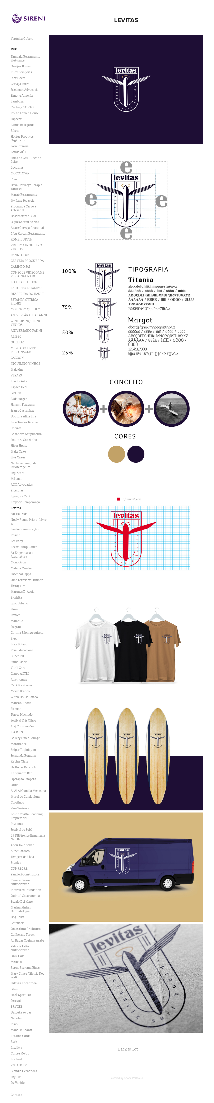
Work (14, 49)
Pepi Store (17, 473)
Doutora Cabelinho (24, 440)
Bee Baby (17, 541)
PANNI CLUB (20, 255)
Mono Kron (18, 562)
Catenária (17, 923)
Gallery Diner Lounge (25, 738)
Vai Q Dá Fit (19, 1065)
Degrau (16, 627)
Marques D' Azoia (22, 592)
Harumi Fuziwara (23, 405)
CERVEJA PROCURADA (27, 261)
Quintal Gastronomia (25, 896)
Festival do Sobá (21, 830)
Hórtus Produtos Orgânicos (22, 138)
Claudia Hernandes (24, 1071)
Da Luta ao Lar (21, 1012)
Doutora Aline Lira (23, 416)
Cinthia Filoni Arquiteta (27, 633)
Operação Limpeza (23, 779)
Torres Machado (22, 715)
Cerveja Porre (20, 84)
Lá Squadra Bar (21, 773)
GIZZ (14, 989)
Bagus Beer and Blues (25, 968)
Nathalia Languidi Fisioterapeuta (23, 465)
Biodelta (16, 597)
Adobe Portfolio (133, 1078)
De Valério (18, 1083)
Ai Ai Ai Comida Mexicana (28, 791)
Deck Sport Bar (21, 995)
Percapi (16, 1001)
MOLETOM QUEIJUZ (25, 309)
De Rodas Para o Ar (24, 767)
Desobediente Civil (23, 216)
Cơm (14, 179)
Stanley (16, 863)
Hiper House (19, 446)
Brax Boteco (19, 644)
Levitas (16, 508)
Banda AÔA (19, 152)
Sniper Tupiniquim (23, 750)
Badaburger (19, 399)
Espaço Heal (19, 387)
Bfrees (15, 131)
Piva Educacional (22, 650)
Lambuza (17, 101)
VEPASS (16, 375)
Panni (15, 609)
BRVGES (16, 1006)
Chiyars (16, 428)
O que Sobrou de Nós (25, 222)
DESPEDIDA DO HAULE (27, 294)
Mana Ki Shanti (21, 1030)
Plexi (14, 638)
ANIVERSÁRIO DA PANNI (29, 315)
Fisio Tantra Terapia (24, 422)
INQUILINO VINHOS (25, 364)
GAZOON (17, 358)
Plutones (17, 824)
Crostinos (17, 802)
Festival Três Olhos (23, 720)
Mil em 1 (16, 479)
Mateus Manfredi (22, 568)
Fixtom (15, 615)
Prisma (15, 535)
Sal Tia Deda (19, 514)
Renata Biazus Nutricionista (20, 882)
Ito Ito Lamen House (25, 113)
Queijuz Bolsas (21, 66)
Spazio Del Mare (22, 901)
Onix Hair (17, 956)
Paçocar (16, 119)
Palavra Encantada (24, 983)
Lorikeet (16, 1059)
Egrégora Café (20, 496)
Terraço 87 (18, 586)
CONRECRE (19, 868)
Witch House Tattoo (24, 697)
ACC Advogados (22, 484)
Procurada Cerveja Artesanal (23, 208)
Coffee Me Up (20, 1053)
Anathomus (19, 679)
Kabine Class (19, 761)
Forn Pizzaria (20, 146)
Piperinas (17, 490)
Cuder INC (18, 656)
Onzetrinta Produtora (26, 929)
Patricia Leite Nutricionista (20, 948)
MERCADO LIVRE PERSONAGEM (23, 350)
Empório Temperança (25, 502)
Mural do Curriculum (25, 796)
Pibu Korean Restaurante (28, 233)
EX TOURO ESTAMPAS (26, 288)
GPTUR (16, 393)
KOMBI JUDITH (21, 239)
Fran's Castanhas (22, 410)
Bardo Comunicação (24, 529)
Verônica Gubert (22, 39)
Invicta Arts (19, 381)
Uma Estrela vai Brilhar (27, 580)
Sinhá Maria (19, 662)
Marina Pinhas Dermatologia (21, 909)
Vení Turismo (20, 808)
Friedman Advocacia (24, 90)
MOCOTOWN (20, 173)
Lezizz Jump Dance (24, 547)
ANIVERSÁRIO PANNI (26, 331)
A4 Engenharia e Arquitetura (22, 554)
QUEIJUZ (17, 342)
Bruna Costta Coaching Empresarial (27, 816)
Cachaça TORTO (22, 107)
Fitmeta (16, 709)
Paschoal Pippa (21, 574)
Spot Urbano (19, 603)
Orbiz (14, 785)
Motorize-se (19, 744)
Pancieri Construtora (25, 874)
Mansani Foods (21, 703)
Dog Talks (17, 917)
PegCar (15, 1077)
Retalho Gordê (20, 1036)
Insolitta (16, 1047)
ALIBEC (16, 336)
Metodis (16, 962)
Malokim (17, 369)
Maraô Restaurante (24, 195)
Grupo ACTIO (20, 674)
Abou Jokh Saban (22, 845)
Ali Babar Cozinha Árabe (27, 940)
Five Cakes (18, 457)
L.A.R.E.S (17, 732)
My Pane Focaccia (22, 200)
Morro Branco (20, 691)
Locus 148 (17, 167)
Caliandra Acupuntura (26, 434)
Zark (14, 1042)
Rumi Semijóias (21, 72)
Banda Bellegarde (22, 125)
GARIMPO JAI (20, 267)
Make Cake (18, 451)
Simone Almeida (22, 95)
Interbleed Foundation (26, 890)
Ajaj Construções (22, 726)
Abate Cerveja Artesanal (27, 228)
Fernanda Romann (23, 756)
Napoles (16, 1018)
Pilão (14, 1024)
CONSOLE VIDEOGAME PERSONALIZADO (27, 274)
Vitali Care (18, 668)
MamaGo (17, 621)
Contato (16, 1095)
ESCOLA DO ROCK (24, 282)
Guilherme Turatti (23, 935)
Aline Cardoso (20, 851)
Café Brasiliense (21, 685)
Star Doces (18, 78)
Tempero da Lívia (22, 857)
